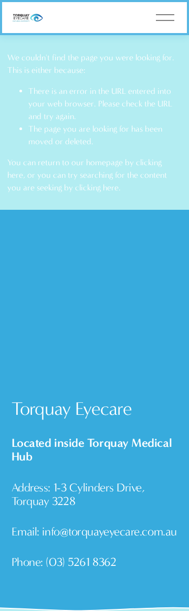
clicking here (97, 187)
